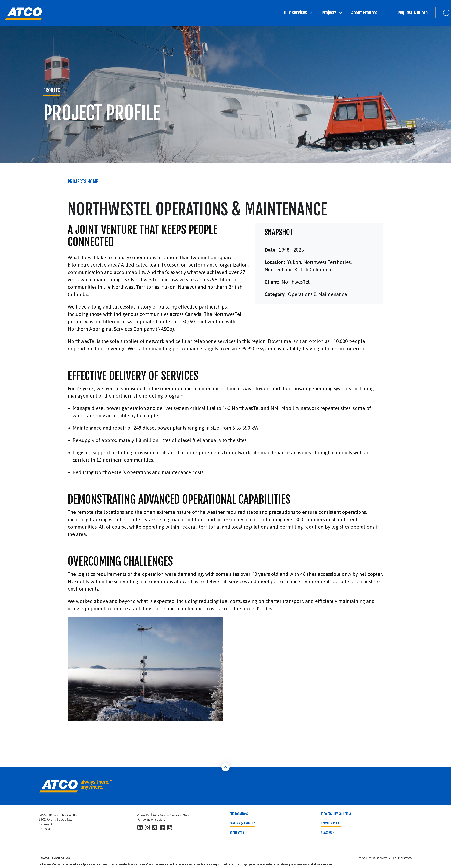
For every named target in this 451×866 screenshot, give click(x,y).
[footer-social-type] (140, 827)
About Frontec (364, 13)
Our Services (295, 13)
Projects (329, 13)
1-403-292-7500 (178, 815)
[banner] (24, 13)
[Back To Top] (225, 767)
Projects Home (83, 182)
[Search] (443, 13)
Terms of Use (61, 857)
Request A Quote (412, 13)
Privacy (44, 857)
